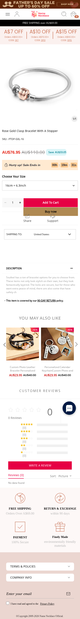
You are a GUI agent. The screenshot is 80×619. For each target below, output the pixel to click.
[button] (4, 353)
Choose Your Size (13, 176)
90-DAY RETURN (46, 300)
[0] (73, 14)
